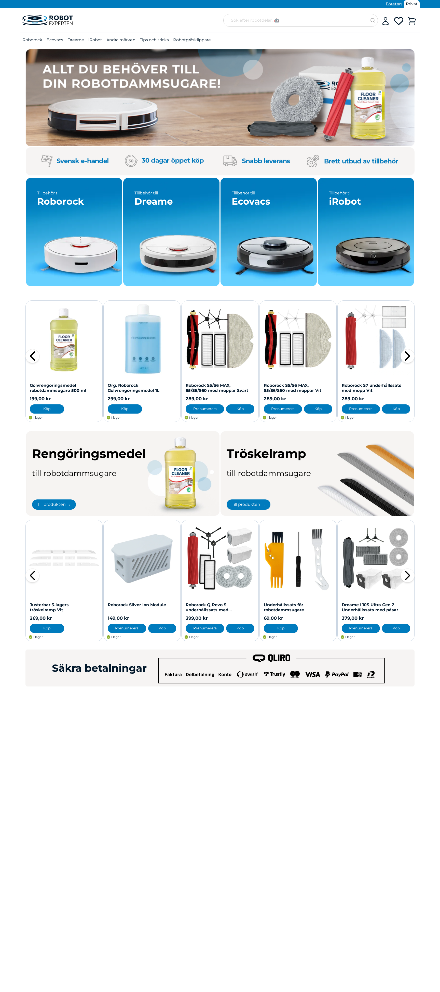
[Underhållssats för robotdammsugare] (298, 558)
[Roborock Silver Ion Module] (142, 558)
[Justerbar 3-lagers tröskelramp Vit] (64, 558)
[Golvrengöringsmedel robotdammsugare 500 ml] (64, 339)
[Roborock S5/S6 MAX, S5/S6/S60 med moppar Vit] (298, 339)
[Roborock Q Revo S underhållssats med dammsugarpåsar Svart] (220, 558)
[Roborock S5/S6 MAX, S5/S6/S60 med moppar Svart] (220, 339)
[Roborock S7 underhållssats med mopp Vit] (376, 339)
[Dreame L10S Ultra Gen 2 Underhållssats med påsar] (376, 558)
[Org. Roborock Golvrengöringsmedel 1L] (142, 339)
